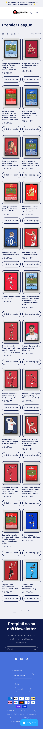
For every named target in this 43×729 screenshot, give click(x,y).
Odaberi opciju (11, 79)
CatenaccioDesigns (20, 711)
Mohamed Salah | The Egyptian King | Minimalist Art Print (31, 396)
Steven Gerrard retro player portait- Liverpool (31, 348)
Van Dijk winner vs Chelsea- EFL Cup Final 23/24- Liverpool (11, 209)
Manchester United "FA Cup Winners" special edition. (30, 209)
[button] (5, 13)
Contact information (17, 721)
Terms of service (16, 718)
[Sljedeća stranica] (28, 610)
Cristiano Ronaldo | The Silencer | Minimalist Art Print (10, 163)
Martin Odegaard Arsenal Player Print (30, 253)
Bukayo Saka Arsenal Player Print (11, 297)
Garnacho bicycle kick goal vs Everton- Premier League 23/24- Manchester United (10, 539)
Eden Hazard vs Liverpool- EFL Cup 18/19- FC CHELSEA (30, 163)
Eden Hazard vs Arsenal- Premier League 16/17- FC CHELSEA (29, 114)
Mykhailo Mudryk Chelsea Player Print (10, 253)
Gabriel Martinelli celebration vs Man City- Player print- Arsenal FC (30, 443)
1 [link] (14, 610)
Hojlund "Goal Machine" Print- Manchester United (10, 587)
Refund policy (19, 714)
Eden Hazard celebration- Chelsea (31, 536)
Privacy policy (32, 714)
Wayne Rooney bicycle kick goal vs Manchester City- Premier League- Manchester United (10, 115)
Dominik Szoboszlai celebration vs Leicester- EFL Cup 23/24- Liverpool (10, 490)
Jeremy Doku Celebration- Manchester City (29, 587)
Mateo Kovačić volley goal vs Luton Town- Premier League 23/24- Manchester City (31, 300)
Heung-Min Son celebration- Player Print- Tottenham (10, 442)
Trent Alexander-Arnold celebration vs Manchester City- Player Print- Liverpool (11, 349)
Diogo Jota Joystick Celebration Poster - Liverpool (30, 66)
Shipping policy (29, 718)
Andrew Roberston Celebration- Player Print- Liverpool (10, 396)
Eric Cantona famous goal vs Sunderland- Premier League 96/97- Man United (31, 490)
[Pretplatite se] (35, 649)
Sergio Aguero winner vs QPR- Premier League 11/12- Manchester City (11, 67)
